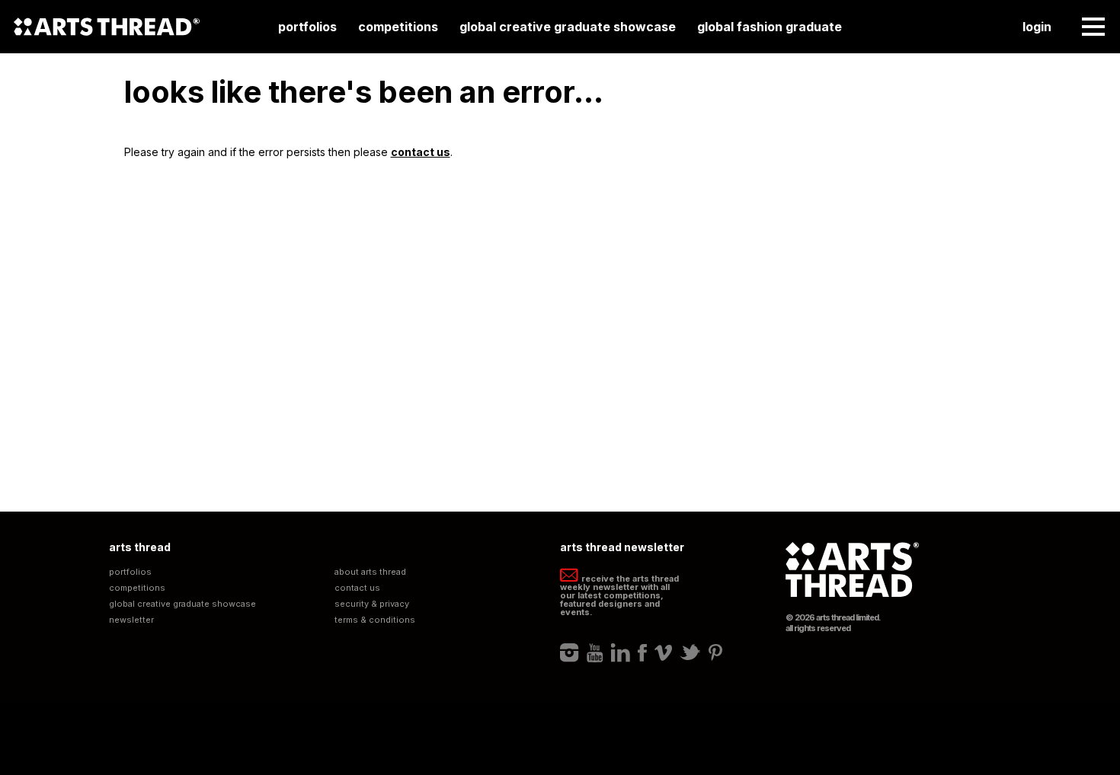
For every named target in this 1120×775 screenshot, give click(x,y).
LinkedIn (620, 652)
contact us (420, 151)
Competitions (398, 26)
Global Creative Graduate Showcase (567, 26)
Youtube (595, 652)
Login (1036, 26)
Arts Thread (106, 26)
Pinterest (715, 652)
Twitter (690, 652)
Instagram (569, 652)
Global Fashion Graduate (769, 26)
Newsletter (131, 620)
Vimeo (663, 652)
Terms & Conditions (374, 620)
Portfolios (307, 26)
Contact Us (357, 588)
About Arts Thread (370, 572)
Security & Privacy (371, 604)
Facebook (642, 652)
